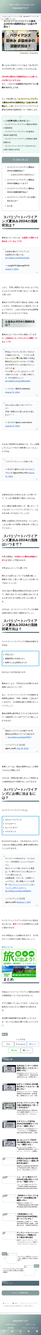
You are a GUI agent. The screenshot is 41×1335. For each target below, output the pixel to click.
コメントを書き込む (20, 1293)
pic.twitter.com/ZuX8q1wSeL (17, 381)
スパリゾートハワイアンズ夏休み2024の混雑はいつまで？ (20, 181)
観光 (5, 1034)
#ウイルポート (20, 888)
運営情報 (11, 1328)
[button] (27, 1050)
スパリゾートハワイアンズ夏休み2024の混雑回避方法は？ (20, 190)
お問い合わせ (10, 1324)
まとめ (10, 206)
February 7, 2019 (24, 902)
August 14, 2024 (12, 392)
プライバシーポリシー (30, 1328)
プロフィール (30, 1324)
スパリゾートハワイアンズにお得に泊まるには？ (21, 199)
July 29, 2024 (22, 748)
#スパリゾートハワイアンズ (20, 884)
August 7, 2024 (11, 269)
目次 (18, 159)
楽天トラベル (7, 947)
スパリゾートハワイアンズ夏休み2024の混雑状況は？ (20, 169)
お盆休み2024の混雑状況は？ (23, 175)
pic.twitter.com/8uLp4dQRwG (18, 891)
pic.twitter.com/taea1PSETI (19, 737)
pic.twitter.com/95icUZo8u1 (17, 258)
